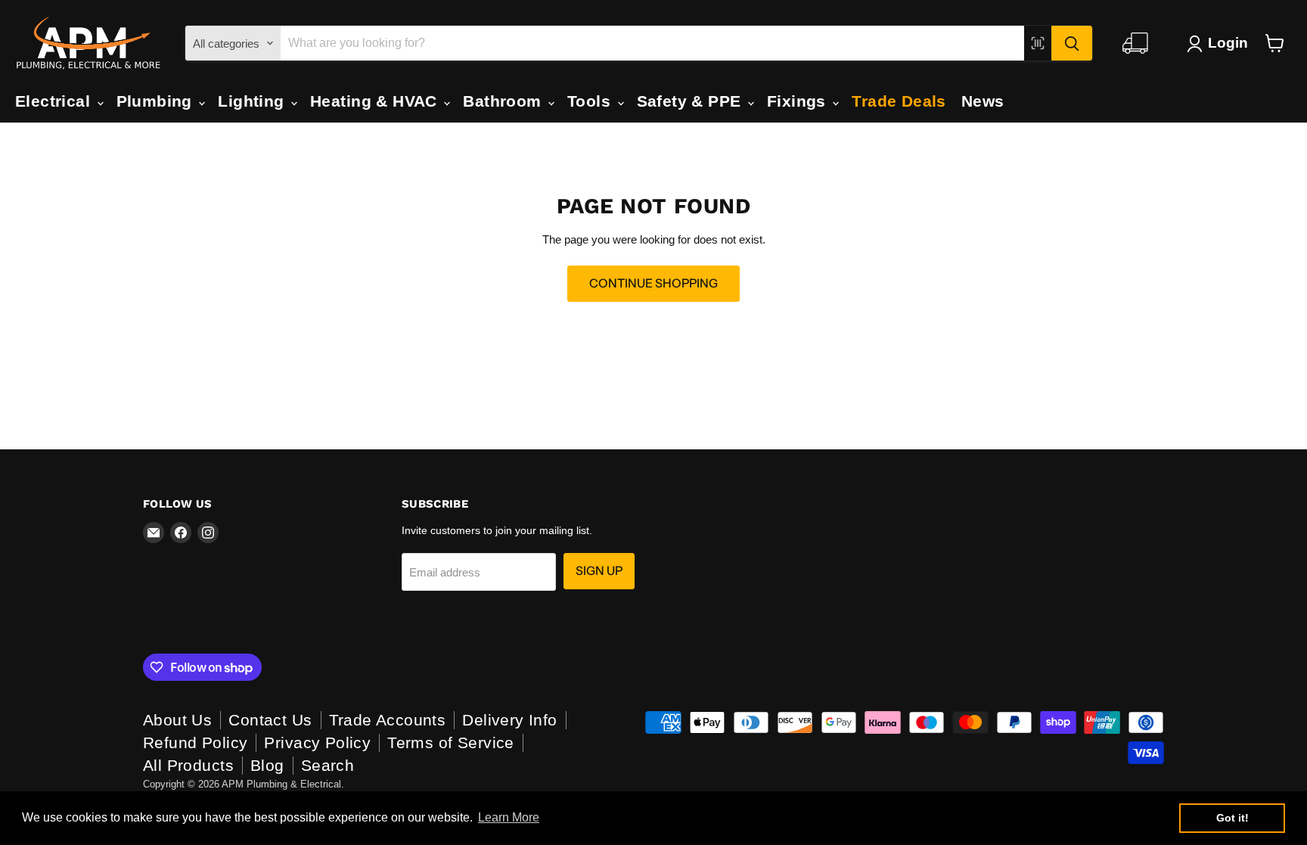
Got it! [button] (1232, 818)
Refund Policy (195, 742)
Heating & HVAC (376, 101)
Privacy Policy (317, 742)
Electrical (55, 101)
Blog (267, 765)
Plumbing (156, 101)
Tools (591, 101)
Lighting (253, 101)
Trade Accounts (387, 720)
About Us (177, 720)
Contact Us (270, 720)
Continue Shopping (653, 283)
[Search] (1071, 43)
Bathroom (504, 101)
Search (328, 765)
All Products (188, 765)
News (982, 101)
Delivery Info (509, 720)
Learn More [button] (508, 817)
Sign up (599, 571)
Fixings (798, 101)
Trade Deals (899, 101)
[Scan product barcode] (1037, 43)
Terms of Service (450, 742)
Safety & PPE (691, 101)
